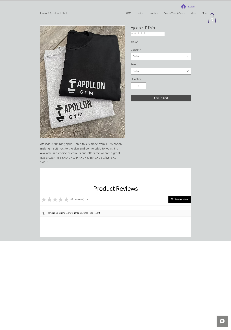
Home (43, 13)
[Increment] (143, 86)
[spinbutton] (138, 86)
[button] (212, 18)
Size (134, 64)
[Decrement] (133, 86)
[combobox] (161, 56)
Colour (136, 49)
